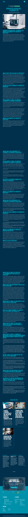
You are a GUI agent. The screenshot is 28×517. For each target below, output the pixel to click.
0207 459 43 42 (6, 499)
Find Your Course (14, 487)
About (4, 508)
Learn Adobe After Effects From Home (8, 437)
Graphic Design (22, 499)
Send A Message (6, 500)
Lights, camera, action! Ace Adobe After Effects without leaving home (8, 415)
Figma (16, 502)
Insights (9, 508)
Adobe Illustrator (17, 499)
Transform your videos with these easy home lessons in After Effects (19, 414)
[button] (14, 471)
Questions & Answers (16, 12)
